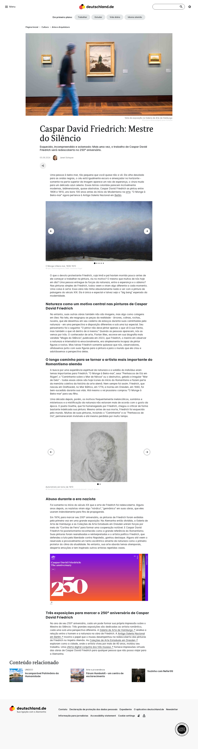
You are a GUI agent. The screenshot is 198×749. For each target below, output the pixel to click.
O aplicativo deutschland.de (149, 709)
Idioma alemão (135, 17)
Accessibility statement (103, 715)
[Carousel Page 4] (101, 263)
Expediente (126, 709)
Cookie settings (126, 715)
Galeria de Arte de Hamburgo (116, 630)
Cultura (45, 27)
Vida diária (115, 17)
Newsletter (172, 709)
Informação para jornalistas (73, 715)
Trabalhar (82, 17)
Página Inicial (32, 27)
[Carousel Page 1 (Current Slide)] (94, 263)
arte (128, 191)
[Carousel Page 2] (96, 263)
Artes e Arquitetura (61, 27)
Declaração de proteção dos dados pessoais (93, 709)
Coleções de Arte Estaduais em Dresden (112, 640)
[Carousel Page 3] (99, 263)
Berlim (117, 195)
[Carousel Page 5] (103, 263)
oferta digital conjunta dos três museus (89, 647)
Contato (62, 709)
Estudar (98, 17)
